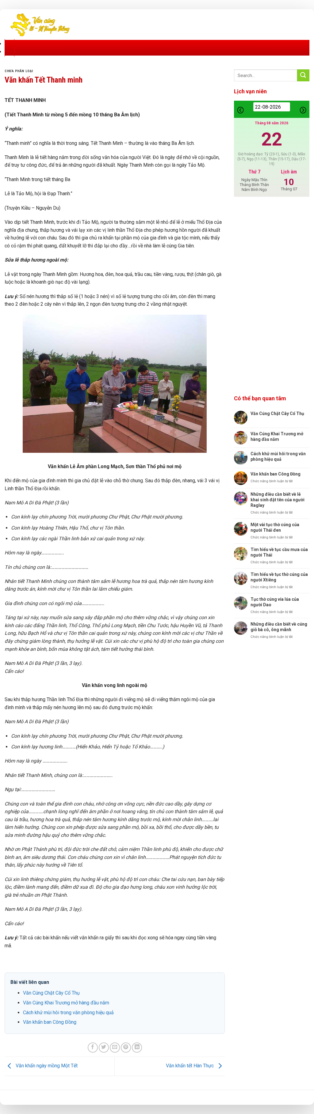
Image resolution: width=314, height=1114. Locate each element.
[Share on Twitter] (104, 1047)
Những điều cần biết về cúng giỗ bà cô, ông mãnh (279, 627)
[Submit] (303, 75)
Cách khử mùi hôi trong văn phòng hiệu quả (68, 1012)
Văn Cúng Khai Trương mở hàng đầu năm (66, 1003)
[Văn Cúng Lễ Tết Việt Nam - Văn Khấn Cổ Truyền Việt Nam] (40, 24)
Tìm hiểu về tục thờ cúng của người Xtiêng (279, 577)
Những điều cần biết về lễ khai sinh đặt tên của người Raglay (277, 500)
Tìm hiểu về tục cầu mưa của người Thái (279, 552)
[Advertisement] (271, 296)
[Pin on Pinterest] (126, 1047)
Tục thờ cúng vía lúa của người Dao (275, 602)
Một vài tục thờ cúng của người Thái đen (275, 527)
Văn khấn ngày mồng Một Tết (46, 1066)
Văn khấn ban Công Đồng (49, 1022)
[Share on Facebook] (93, 1047)
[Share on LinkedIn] (137, 1047)
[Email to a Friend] (115, 1047)
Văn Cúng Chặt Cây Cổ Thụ (51, 993)
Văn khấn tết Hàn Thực (190, 1066)
